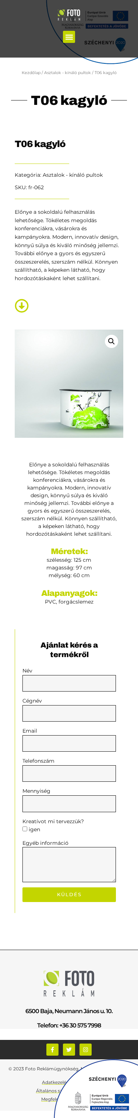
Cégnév (32, 701)
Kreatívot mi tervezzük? (53, 821)
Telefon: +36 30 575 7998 (69, 1025)
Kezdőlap (31, 72)
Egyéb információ (45, 843)
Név (27, 671)
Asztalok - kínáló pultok (67, 72)
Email (29, 731)
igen (34, 829)
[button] (69, 37)
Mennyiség (36, 791)
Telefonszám (38, 761)
